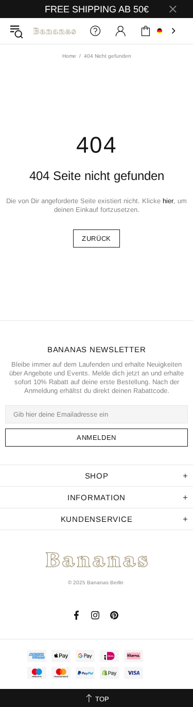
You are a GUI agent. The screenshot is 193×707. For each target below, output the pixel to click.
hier (168, 201)
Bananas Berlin (54, 31)
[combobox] (167, 31)
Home (69, 56)
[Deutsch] (167, 31)
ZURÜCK (96, 238)
